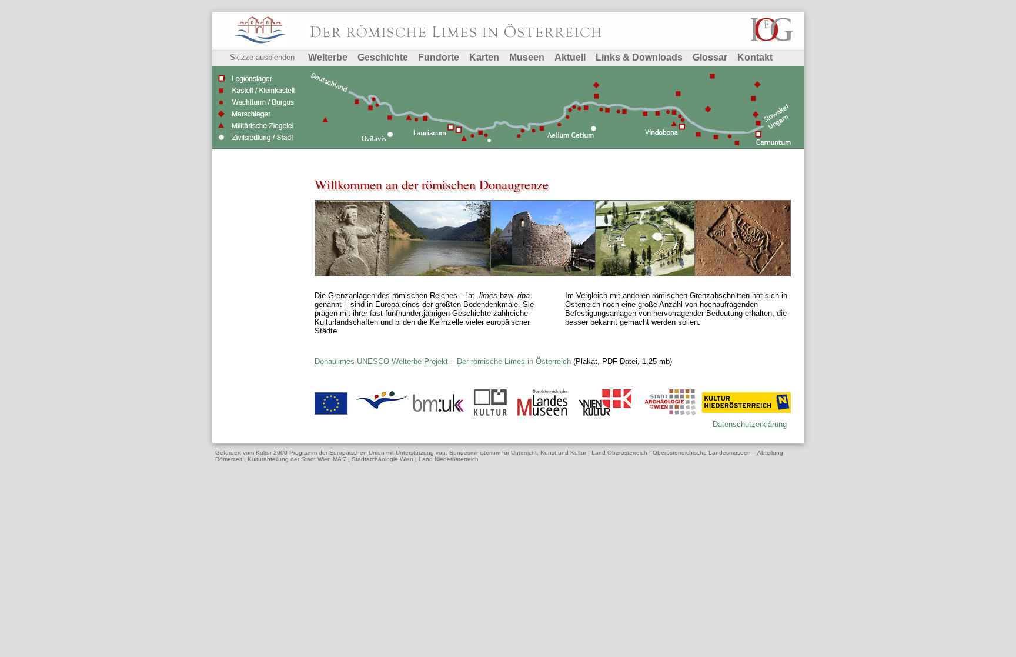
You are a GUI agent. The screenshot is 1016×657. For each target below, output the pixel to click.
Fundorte (438, 57)
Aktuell (570, 57)
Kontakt (755, 57)
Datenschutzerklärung (750, 424)
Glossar (710, 57)
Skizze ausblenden (262, 57)
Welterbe (327, 57)
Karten (484, 57)
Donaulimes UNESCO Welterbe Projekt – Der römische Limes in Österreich (443, 361)
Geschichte (382, 57)
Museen (526, 57)
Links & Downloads (639, 57)
